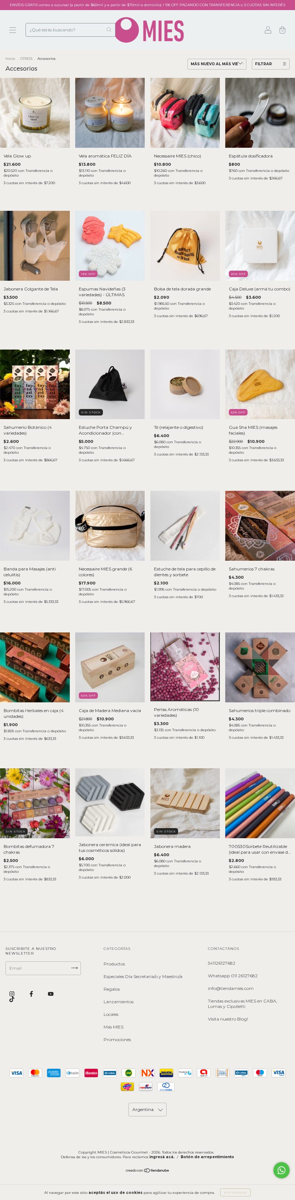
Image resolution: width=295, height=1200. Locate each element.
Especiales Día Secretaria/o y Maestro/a (143, 976)
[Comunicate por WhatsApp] (281, 1170)
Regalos (112, 989)
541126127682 (221, 963)
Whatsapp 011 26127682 (233, 975)
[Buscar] (109, 29)
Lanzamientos (118, 1001)
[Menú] (12, 31)
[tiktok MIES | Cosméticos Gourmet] (11, 999)
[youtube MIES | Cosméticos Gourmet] (50, 993)
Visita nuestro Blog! (228, 1019)
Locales (111, 1014)
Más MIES (113, 1027)
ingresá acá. (161, 1157)
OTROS (26, 58)
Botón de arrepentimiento (207, 1157)
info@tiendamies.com (231, 988)
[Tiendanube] (147, 1171)
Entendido (235, 1192)
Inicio (10, 58)
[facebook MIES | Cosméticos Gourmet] (32, 993)
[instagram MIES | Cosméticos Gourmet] (12, 993)
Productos (114, 963)
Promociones (117, 1039)
